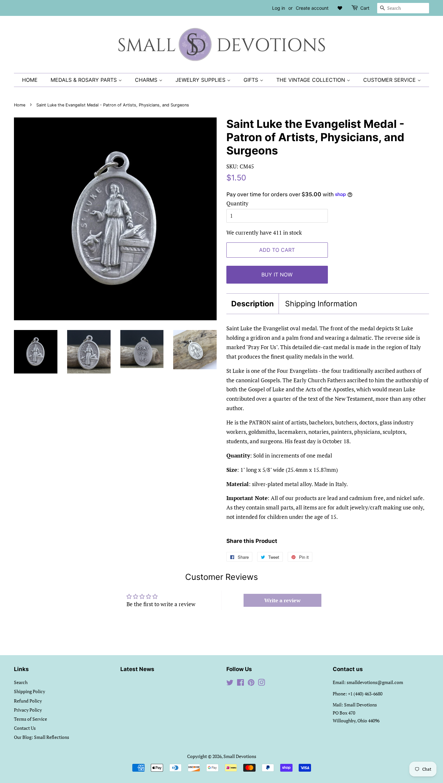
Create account (312, 8)
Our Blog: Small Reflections (41, 737)
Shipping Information (321, 303)
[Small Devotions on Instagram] (261, 683)
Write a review (282, 600)
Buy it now (277, 274)
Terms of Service (30, 719)
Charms (147, 80)
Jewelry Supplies (201, 80)
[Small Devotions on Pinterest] (251, 683)
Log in (278, 8)
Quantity (237, 203)
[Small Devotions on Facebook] (240, 683)
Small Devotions (239, 756)
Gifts (252, 80)
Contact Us (25, 728)
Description (252, 303)
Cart (364, 8)
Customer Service (390, 80)
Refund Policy (28, 701)
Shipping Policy (29, 691)
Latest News (137, 669)
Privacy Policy (28, 710)
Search (21, 682)
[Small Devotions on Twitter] (229, 683)
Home (30, 80)
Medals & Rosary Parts (84, 80)
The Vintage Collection (311, 80)
